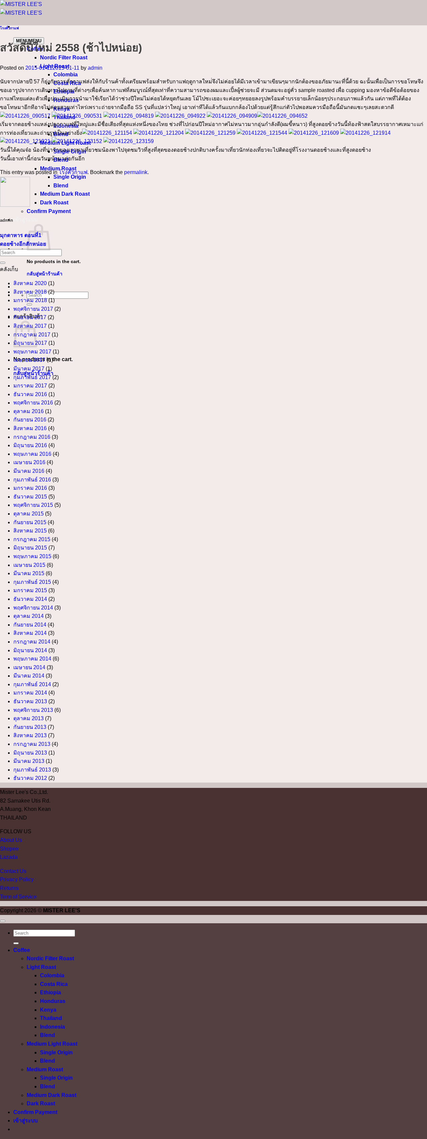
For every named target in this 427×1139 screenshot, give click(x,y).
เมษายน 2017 (29, 360)
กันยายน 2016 (29, 419)
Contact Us (13, 871)
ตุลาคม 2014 (28, 616)
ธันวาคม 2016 (30, 394)
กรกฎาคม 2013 (31, 744)
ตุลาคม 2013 (28, 718)
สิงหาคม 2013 (30, 735)
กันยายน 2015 (29, 522)
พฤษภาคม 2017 (32, 351)
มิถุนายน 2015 (30, 547)
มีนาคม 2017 (28, 368)
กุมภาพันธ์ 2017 (32, 377)
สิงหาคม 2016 (30, 428)
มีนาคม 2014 (28, 676)
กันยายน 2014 (29, 625)
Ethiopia (50, 992)
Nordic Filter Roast (63, 57)
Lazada (9, 857)
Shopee (9, 849)
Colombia (65, 74)
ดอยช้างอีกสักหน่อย (23, 244)
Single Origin (69, 177)
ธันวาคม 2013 (30, 701)
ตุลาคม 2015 (28, 513)
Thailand (51, 1018)
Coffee (21, 950)
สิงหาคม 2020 (30, 283)
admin (95, 68)
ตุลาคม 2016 (28, 411)
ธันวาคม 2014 (30, 599)
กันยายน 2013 (29, 727)
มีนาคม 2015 (28, 573)
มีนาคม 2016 (28, 471)
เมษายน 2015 (29, 565)
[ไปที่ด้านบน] (2, 921)
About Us (11, 840)
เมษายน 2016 (29, 462)
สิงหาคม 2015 (30, 530)
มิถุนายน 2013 (30, 753)
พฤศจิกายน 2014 (33, 608)
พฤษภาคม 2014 (32, 659)
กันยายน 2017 (29, 317)
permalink (135, 172)
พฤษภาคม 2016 (32, 454)
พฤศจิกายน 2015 (33, 505)
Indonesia (52, 1027)
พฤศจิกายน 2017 (33, 309)
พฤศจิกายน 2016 (33, 402)
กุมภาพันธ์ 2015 (32, 582)
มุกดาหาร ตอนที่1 (20, 235)
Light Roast (41, 967)
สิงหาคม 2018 (30, 292)
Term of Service (18, 897)
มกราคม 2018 (30, 300)
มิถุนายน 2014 (30, 650)
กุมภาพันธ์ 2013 (32, 770)
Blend (60, 185)
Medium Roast (45, 1069)
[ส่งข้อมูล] (2, 263)
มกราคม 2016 (30, 488)
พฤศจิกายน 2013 (33, 710)
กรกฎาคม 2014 (31, 642)
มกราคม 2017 (30, 385)
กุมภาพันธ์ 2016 (32, 479)
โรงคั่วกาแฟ (9, 28)
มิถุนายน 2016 (30, 445)
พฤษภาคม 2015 (32, 556)
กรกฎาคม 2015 (31, 539)
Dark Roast (54, 202)
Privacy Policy (17, 879)
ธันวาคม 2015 (30, 496)
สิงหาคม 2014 (30, 633)
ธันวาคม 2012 (30, 778)
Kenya (48, 1010)
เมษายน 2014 (29, 667)
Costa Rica (54, 984)
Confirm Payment (49, 211)
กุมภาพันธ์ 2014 (32, 684)
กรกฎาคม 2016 (31, 437)
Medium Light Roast (52, 1044)
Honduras (52, 1001)
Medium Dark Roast (65, 194)
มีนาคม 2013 (28, 761)
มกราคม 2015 (30, 590)
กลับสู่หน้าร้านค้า (44, 273)
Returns (9, 888)
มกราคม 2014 (30, 693)
